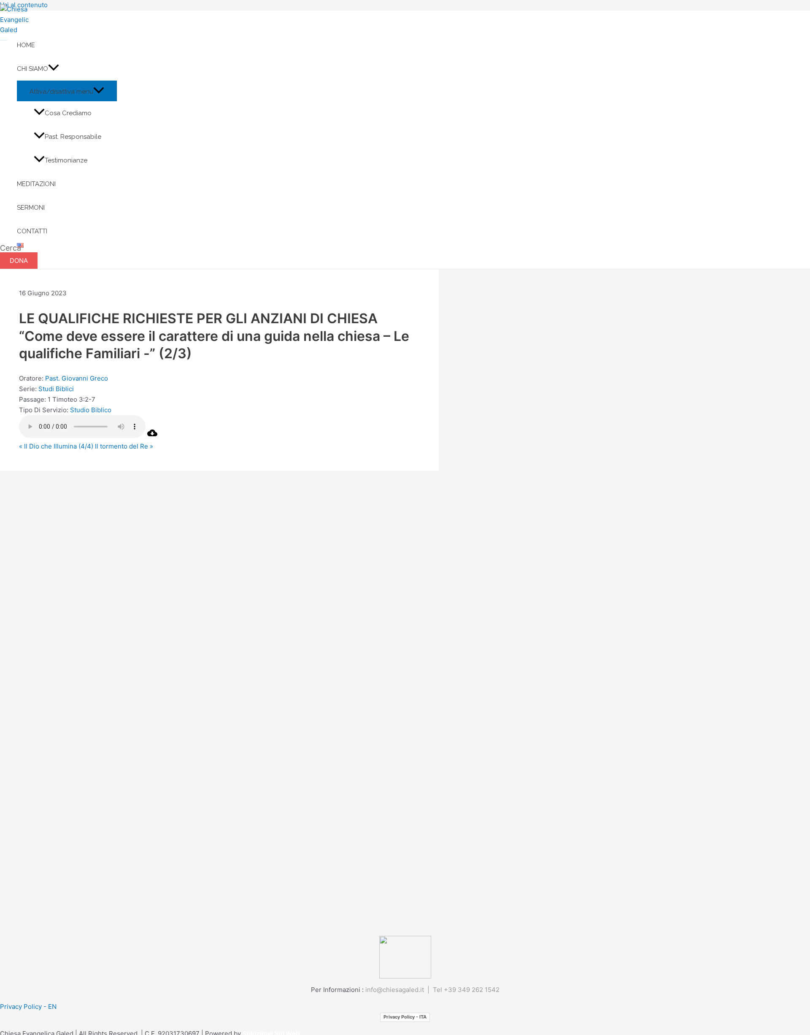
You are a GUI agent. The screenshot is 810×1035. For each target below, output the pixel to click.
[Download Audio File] (152, 436)
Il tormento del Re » (124, 446)
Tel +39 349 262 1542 (466, 990)
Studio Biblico (90, 410)
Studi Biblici (56, 389)
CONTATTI (32, 231)
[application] (53, 69)
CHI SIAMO (32, 69)
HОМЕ (26, 45)
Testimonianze (66, 160)
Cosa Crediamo (68, 113)
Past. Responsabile (73, 137)
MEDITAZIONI (36, 184)
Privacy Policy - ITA (405, 1017)
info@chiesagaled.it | (399, 990)
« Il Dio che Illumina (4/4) (56, 446)
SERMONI (31, 207)
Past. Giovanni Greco (76, 378)
